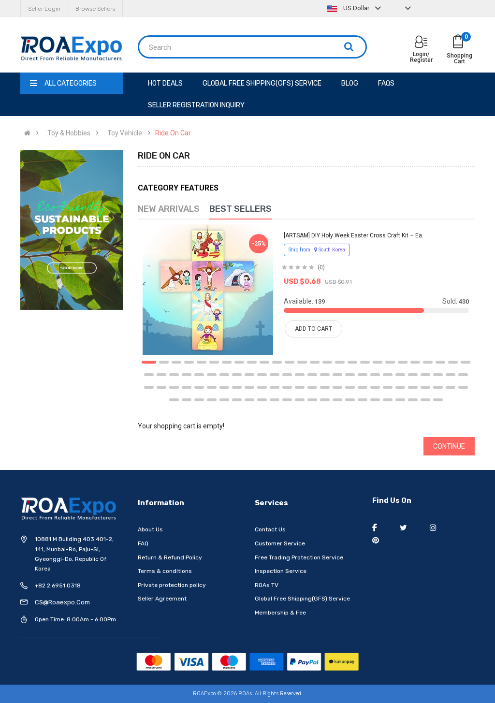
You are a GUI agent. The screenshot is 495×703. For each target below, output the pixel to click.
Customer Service (280, 543)
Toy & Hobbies (68, 133)
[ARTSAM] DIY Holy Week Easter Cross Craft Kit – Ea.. (354, 235)
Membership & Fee (280, 612)
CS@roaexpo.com (62, 602)
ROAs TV (266, 585)
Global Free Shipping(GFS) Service (302, 598)
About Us (150, 529)
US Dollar (356, 8)
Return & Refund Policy (170, 557)
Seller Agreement (162, 598)
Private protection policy (172, 585)
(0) (321, 267)
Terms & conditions (165, 571)
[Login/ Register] (421, 42)
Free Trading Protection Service (299, 557)
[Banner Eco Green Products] (71, 230)
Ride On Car (173, 133)
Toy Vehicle (124, 133)
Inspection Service (280, 571)
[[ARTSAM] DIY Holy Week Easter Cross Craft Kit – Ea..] (208, 289)
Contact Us (270, 529)
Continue (449, 446)
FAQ (143, 543)
